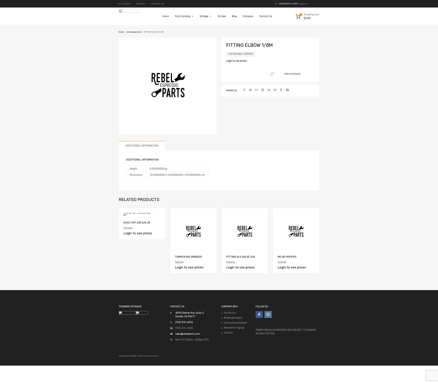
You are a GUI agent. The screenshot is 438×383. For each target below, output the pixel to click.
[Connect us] (259, 314)
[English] (314, 3)
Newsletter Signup (234, 327)
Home (165, 16)
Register (303, 4)
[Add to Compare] (159, 213)
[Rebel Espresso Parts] (129, 11)
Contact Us (265, 16)
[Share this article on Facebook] (244, 90)
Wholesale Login (288, 3)
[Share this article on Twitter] (250, 90)
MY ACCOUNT (124, 4)
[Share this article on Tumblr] (281, 90)
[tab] (142, 145)
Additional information (142, 145)
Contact (228, 332)
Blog (234, 16)
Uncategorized (134, 32)
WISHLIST (140, 4)
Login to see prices (236, 60)
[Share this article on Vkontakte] (274, 90)
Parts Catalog (182, 16)
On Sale (222, 16)
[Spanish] (318, 3)
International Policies (235, 322)
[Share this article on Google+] (256, 90)
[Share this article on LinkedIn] (268, 90)
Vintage (204, 16)
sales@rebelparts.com (187, 333)
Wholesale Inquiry (233, 317)
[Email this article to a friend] (287, 90)
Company (248, 16)
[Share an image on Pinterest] (262, 90)
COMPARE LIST (158, 4)
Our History (230, 312)
